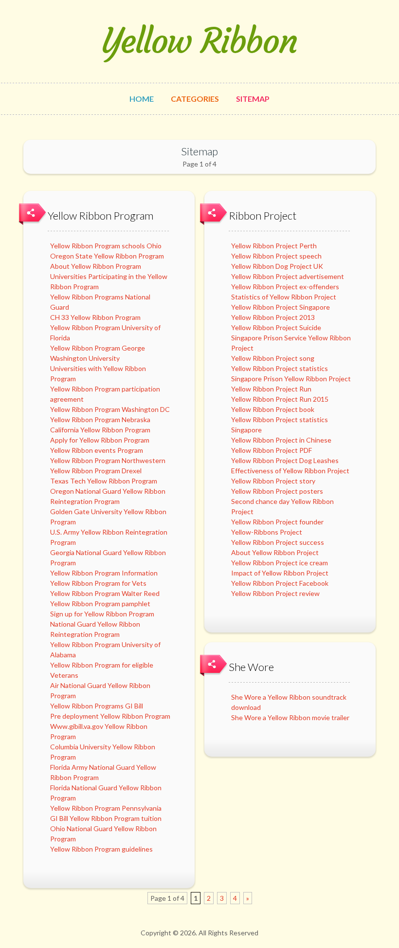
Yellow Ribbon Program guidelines (101, 849)
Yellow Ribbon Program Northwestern (107, 460)
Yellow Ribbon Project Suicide (276, 327)
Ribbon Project (262, 215)
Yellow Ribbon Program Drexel (96, 470)
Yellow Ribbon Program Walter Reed (105, 593)
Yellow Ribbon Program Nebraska (100, 419)
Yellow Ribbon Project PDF (271, 450)
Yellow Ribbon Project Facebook (279, 583)
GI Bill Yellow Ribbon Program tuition (106, 818)
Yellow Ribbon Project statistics (279, 368)
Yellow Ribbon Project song (272, 358)
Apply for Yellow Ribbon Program (99, 440)
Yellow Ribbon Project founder (277, 522)
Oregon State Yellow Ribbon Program (107, 256)
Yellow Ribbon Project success (277, 542)
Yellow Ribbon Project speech (276, 256)
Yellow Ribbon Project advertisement (287, 276)
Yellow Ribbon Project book (272, 409)
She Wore (251, 666)
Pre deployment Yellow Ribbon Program (110, 716)
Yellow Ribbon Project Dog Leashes (285, 460)
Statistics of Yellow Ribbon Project (283, 297)
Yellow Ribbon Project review (275, 593)
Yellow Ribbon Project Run (271, 389)
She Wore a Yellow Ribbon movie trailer (290, 717)
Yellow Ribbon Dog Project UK (277, 266)
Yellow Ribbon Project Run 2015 (279, 399)
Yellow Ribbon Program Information (104, 573)
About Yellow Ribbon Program (95, 266)
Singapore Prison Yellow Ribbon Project (291, 378)
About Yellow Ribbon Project (275, 552)
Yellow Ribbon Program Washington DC (110, 409)
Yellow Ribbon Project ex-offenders (285, 286)
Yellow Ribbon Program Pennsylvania (106, 808)
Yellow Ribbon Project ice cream (279, 562)
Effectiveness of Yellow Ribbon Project (290, 470)
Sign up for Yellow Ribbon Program (102, 614)
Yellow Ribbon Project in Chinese (281, 440)
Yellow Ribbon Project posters (277, 491)
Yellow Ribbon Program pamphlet (100, 603)
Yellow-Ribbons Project (266, 532)
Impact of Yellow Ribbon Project (279, 573)
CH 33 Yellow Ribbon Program (95, 317)
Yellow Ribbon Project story (273, 481)
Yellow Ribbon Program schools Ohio (106, 246)
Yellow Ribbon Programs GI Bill (96, 706)
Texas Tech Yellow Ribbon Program (103, 481)
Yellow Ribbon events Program (96, 450)
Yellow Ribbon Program (100, 215)
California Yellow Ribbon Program (100, 430)
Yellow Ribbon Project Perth (274, 246)
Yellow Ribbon (199, 41)
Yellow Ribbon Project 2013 (273, 317)
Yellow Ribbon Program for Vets (98, 583)
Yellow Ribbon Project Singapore (280, 307)
